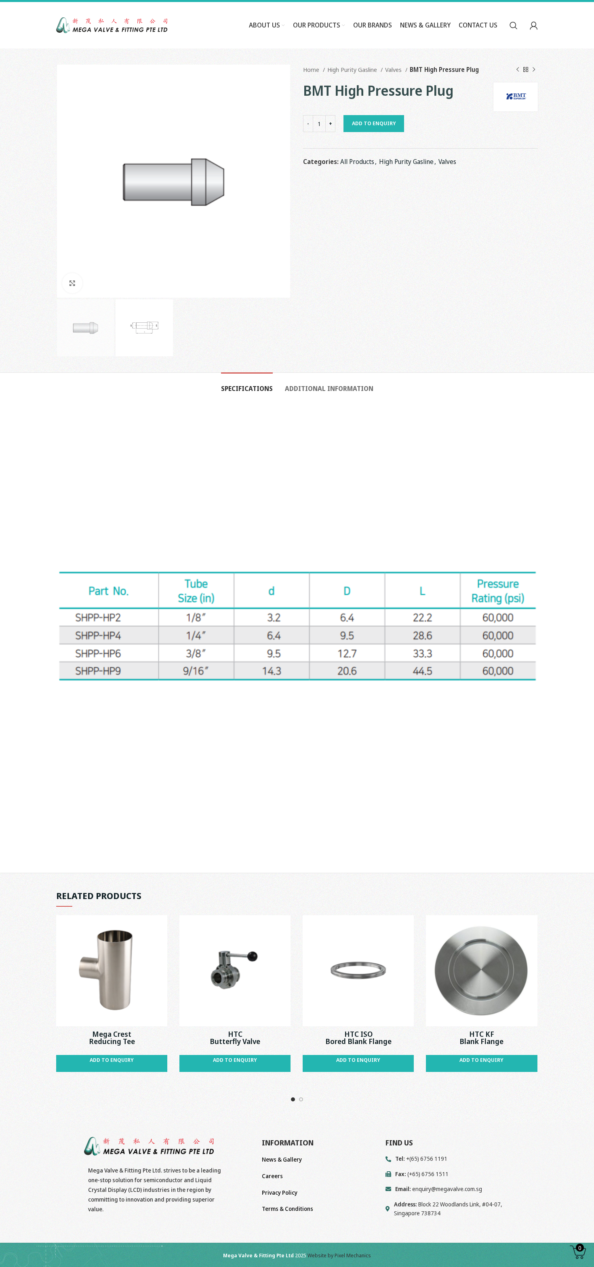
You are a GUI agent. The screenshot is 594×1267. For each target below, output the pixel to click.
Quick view (161, 928)
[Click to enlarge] (72, 283)
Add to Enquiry (374, 123)
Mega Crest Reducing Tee (112, 1037)
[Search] (514, 25)
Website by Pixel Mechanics (339, 1255)
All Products (357, 161)
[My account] (534, 25)
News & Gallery (282, 1159)
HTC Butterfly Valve (235, 1037)
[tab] (247, 384)
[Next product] (534, 69)
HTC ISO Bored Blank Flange (358, 1037)
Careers (272, 1176)
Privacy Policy (279, 1192)
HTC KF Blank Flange (481, 1037)
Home (312, 69)
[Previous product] (518, 69)
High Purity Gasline (353, 69)
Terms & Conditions (287, 1208)
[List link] (461, 1189)
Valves (394, 69)
